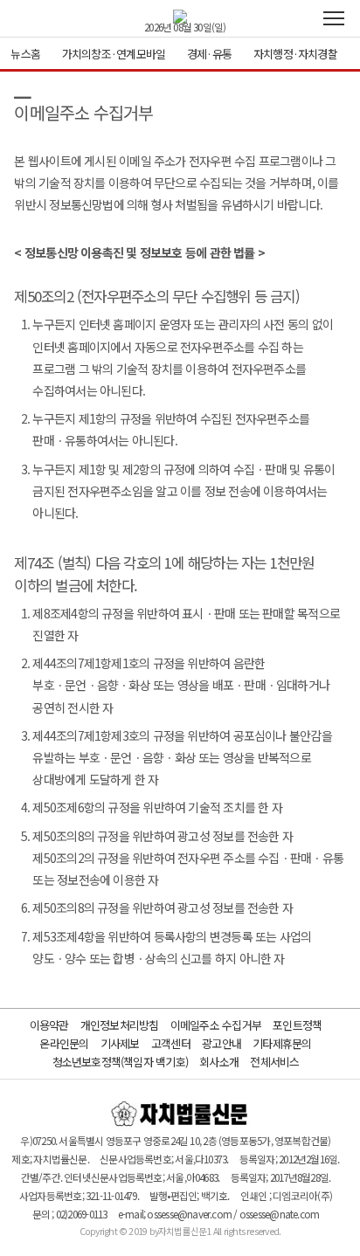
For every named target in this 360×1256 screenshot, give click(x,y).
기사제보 (120, 1043)
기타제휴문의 (282, 1043)
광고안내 (221, 1043)
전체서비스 (274, 1061)
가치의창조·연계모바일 (113, 53)
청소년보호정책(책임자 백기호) (120, 1061)
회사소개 (219, 1061)
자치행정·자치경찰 (295, 53)
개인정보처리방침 (119, 1025)
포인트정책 (297, 1025)
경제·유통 (209, 53)
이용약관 (49, 1025)
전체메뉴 (333, 18)
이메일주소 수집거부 (215, 1025)
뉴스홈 (25, 53)
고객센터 (170, 1043)
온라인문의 (63, 1043)
